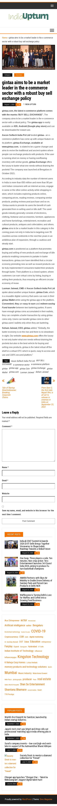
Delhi (26, 637)
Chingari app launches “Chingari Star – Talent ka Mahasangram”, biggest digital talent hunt (26, 778)
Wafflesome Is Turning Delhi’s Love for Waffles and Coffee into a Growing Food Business (36, 598)
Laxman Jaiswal (27, 372)
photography (17, 680)
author (28, 625)
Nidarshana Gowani (40, 673)
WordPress (26, 799)
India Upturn (30, 104)
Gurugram (23, 647)
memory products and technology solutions (26, 666)
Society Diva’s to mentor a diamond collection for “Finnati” (36, 756)
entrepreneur (46, 642)
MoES (50, 667)
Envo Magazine (46, 799)
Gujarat (16, 647)
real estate (44, 679)
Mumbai (11, 672)
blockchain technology (12, 632)
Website (5, 493)
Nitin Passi (8, 680)
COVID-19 (38, 631)
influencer (38, 651)
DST (21, 641)
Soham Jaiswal (42, 372)
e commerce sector (21, 364)
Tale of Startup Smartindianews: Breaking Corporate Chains (9, 393)
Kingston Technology (33, 656)
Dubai (26, 641)
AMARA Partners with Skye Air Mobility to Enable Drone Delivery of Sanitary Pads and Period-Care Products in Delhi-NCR (36, 581)
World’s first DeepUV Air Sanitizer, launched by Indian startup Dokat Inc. (26, 718)
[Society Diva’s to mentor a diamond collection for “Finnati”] (11, 763)
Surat (40, 690)
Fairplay (8, 646)
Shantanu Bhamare (16, 689)
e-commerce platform (40, 364)
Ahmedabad (31, 621)
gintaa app (13, 368)
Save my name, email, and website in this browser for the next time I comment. (28, 512)
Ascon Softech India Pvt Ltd (23, 361)
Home (4, 37)
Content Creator (25, 632)
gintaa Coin (25, 368)
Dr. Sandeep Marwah (11, 642)
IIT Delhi (41, 647)
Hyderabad (32, 646)
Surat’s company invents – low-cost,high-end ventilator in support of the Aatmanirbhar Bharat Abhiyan (28, 745)
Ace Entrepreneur (12, 620)
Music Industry (25, 673)
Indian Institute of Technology (19, 650)
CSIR (21, 636)
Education (35, 641)
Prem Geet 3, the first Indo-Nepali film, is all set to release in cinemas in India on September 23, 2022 (47, 397)
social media (32, 690)
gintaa (4, 368)
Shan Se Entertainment (32, 684)
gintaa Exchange (38, 368)
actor (24, 620)
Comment (7, 426)
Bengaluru (38, 625)
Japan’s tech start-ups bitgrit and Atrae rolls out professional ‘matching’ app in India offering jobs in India (28, 732)
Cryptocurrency (11, 636)
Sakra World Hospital (12, 685)
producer (27, 679)
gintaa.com (14, 372)
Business (19, 75)
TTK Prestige (9, 694)
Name (5, 467)
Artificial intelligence (15, 625)
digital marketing (36, 637)
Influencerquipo (10, 657)
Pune (34, 680)
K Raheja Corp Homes (15, 662)
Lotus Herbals (32, 662)
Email (5, 480)
